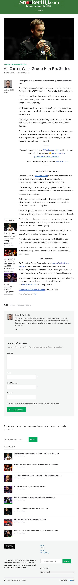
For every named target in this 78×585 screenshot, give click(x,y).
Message (10, 353)
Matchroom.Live (29, 284)
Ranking (7, 64)
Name (9, 373)
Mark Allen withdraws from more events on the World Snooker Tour (38, 475)
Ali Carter (13, 305)
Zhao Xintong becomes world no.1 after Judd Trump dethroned (10, 238)
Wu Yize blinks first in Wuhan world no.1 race (30, 519)
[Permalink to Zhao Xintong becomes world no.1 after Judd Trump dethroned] (10, 227)
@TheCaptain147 (50, 150)
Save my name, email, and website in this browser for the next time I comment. (34, 403)
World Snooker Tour (18, 64)
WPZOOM (71, 580)
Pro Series (28, 305)
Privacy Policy (44, 553)
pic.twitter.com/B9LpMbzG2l (46, 156)
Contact (42, 550)
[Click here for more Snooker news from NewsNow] (9, 546)
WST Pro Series (41, 175)
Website (10, 393)
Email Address (12, 383)
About (42, 548)
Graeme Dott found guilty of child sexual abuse (31, 508)
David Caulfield (10, 73)
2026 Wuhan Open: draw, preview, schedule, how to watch (34, 497)
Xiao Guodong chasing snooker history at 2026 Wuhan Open (36, 530)
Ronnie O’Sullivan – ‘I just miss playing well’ (9, 288)
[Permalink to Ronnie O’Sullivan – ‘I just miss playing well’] (10, 277)
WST (35, 294)
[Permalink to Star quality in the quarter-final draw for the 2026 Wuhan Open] (10, 252)
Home (42, 545)
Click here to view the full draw (32, 289)
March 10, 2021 (62, 161)
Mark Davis (20, 305)
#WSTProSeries (58, 153)
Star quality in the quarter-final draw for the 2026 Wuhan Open (9, 264)
